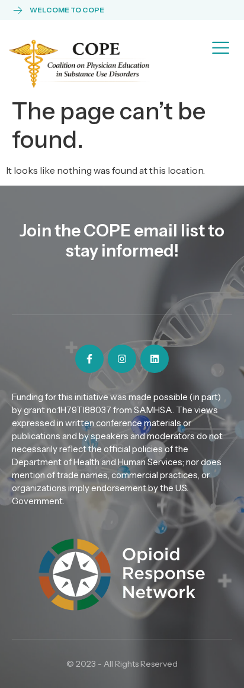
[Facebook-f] (89, 359)
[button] (220, 46)
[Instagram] (122, 359)
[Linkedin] (154, 359)
